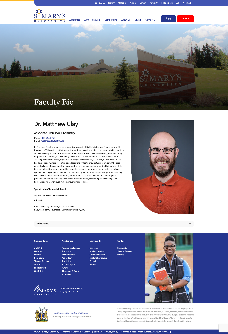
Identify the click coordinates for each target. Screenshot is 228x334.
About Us (125, 19)
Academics (74, 19)
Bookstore (39, 257)
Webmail (187, 2)
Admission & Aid (92, 19)
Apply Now (67, 257)
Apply (168, 18)
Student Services (97, 251)
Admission (66, 261)
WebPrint (38, 271)
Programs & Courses (71, 248)
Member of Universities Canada (76, 331)
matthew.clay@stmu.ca (52, 141)
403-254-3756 (48, 138)
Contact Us (150, 19)
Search (102, 3)
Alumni (133, 2)
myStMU (154, 2)
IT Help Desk (166, 2)
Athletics (122, 2)
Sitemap (98, 331)
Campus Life (111, 19)
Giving (138, 19)
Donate (185, 18)
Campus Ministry (97, 254)
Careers (143, 2)
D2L (177, 2)
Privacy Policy (111, 331)
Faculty (120, 254)
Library (111, 2)
